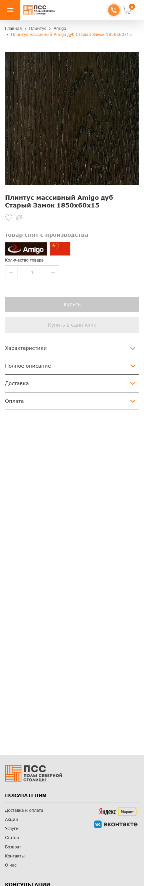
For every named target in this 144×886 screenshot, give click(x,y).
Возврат (13, 846)
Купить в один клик (72, 325)
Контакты (15, 855)
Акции (11, 819)
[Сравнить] (19, 218)
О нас (10, 865)
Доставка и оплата (24, 810)
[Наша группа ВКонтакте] (116, 824)
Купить (72, 304)
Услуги (12, 828)
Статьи (12, 837)
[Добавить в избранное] (9, 218)
